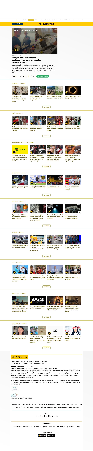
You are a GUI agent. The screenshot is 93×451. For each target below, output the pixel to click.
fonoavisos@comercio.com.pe (18, 382)
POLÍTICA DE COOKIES (73, 407)
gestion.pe (37, 426)
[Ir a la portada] (19, 357)
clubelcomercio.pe (27, 426)
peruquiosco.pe (71, 426)
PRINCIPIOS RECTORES (76, 404)
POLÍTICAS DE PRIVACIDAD (33, 407)
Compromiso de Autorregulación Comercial (24, 404)
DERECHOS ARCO (62, 407)
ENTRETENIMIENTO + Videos (23, 142)
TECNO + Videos (18, 232)
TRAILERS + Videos (19, 293)
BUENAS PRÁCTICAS (20, 407)
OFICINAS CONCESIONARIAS (62, 404)
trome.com (52, 426)
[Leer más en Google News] (13, 76)
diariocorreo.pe (61, 426)
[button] (16, 50)
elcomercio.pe (17, 426)
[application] (34, 41)
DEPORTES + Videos (19, 173)
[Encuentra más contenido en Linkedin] (23, 76)
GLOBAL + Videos (18, 83)
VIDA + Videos (17, 263)
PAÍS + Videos (17, 114)
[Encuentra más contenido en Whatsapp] (26, 76)
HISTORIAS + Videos (19, 324)
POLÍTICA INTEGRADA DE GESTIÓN (49, 407)
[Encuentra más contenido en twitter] (20, 76)
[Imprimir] (33, 76)
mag (78, 426)
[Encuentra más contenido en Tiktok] (30, 76)
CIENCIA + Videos (18, 202)
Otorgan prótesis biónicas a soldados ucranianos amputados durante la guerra (26, 59)
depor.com (44, 426)
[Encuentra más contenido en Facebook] (17, 76)
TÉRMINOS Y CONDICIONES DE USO (46, 404)
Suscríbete (17, 23)
